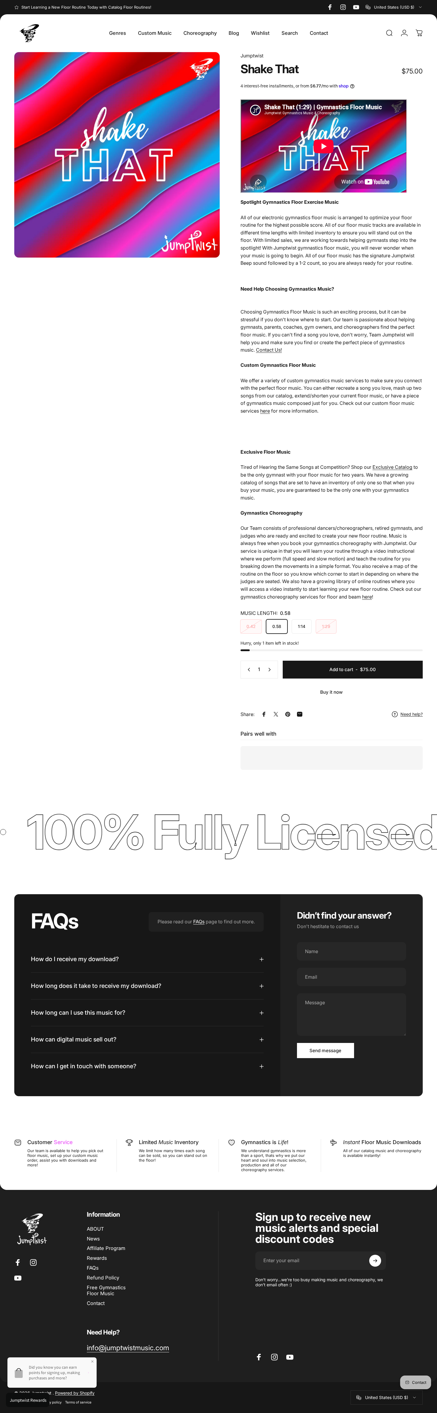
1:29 (326, 626)
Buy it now (331, 692)
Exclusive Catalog (392, 467)
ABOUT (95, 1229)
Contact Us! (269, 350)
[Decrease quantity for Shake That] (247, 669)
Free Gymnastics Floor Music (106, 1290)
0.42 (251, 626)
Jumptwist (251, 56)
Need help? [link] (411, 714)
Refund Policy (103, 1278)
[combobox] (394, 7)
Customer (50, 1142)
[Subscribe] (375, 1261)
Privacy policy (51, 1402)
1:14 (301, 626)
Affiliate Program (106, 1248)
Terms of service (78, 1402)
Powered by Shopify (75, 1392)
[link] (128, 1348)
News (93, 1239)
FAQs (199, 922)
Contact (96, 1303)
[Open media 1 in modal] (117, 155)
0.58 (276, 626)
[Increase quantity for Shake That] (271, 669)
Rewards (97, 1258)
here (265, 411)
